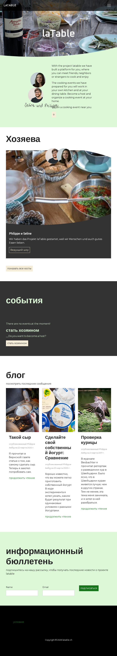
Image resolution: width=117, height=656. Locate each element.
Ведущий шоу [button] (19, 249)
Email (45, 587)
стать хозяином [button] (17, 343)
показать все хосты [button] (19, 268)
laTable (10, 5)
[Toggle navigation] (109, 5)
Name (9, 587)
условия (18, 622)
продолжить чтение (22, 478)
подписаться (88, 588)
